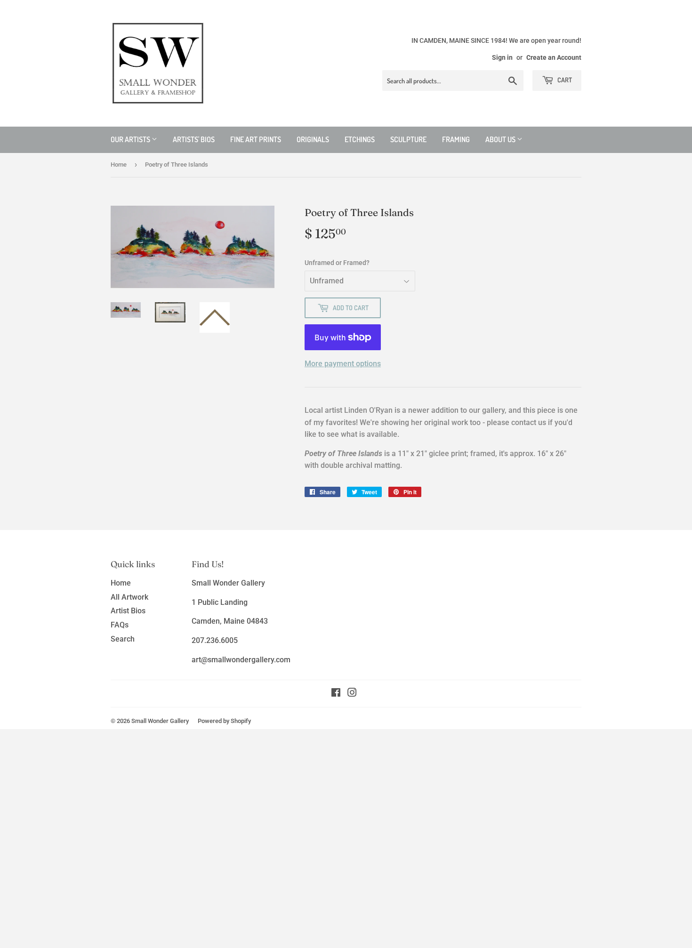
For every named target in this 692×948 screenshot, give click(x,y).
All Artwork (129, 597)
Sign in (502, 57)
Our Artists (131, 139)
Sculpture (408, 139)
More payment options (343, 363)
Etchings (360, 139)
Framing (456, 139)
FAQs (120, 624)
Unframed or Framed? (337, 262)
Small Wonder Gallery (160, 720)
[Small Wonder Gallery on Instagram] (352, 693)
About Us (501, 139)
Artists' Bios (194, 139)
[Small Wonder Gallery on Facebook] (336, 693)
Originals (313, 139)
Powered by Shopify (224, 720)
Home (119, 164)
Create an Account (553, 57)
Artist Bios (128, 610)
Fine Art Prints (255, 139)
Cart (564, 80)
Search (123, 639)
